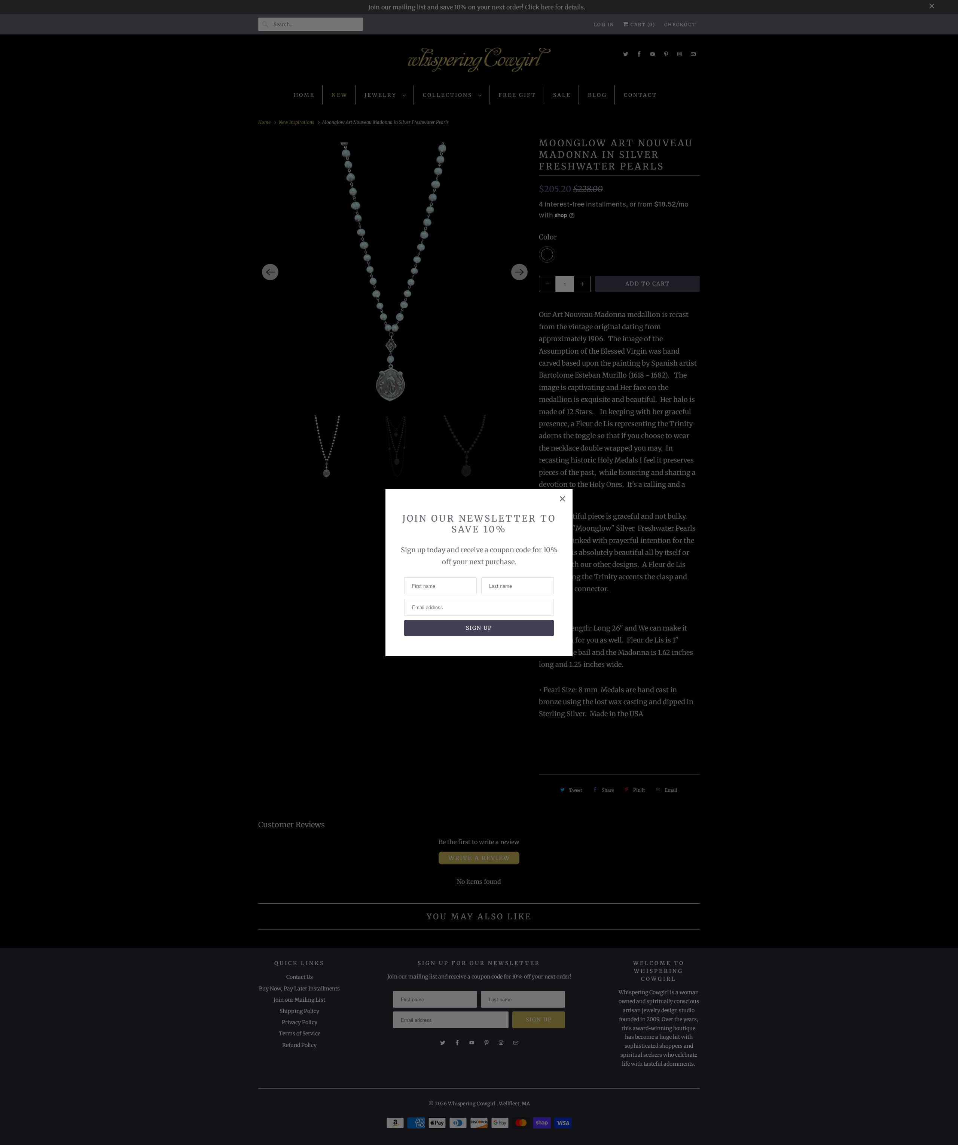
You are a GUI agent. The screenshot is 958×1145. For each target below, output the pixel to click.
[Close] (562, 499)
